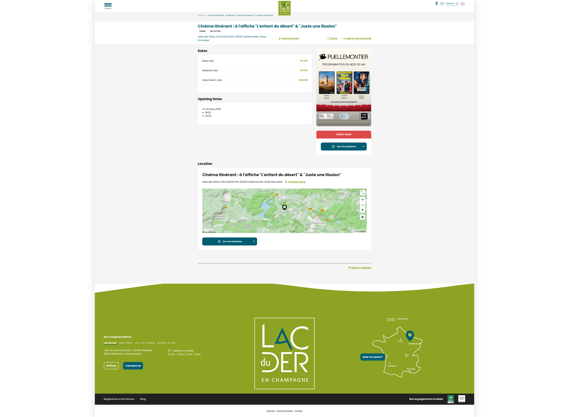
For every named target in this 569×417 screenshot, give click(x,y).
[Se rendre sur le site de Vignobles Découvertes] (450, 399)
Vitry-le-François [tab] (145, 343)
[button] (452, 4)
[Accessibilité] (436, 3)
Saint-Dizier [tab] (125, 343)
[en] (463, 4)
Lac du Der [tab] (110, 343)
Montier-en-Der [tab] (166, 343)
